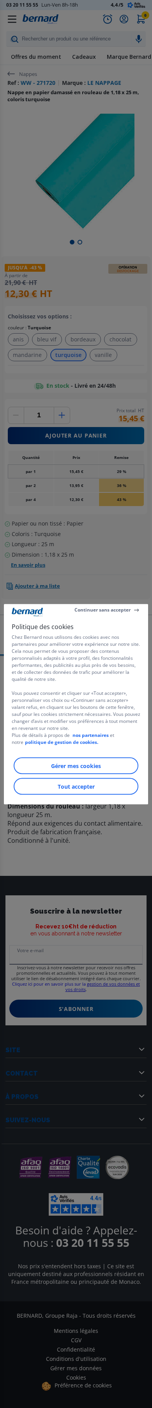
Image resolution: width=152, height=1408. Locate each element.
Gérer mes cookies (76, 765)
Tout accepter (76, 786)
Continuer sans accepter (102, 609)
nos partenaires (90, 734)
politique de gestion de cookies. (61, 741)
